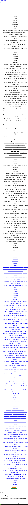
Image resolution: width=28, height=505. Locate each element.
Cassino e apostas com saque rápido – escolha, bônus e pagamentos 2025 (15, 138)
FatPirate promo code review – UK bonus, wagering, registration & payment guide (15, 98)
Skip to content (3, 0)
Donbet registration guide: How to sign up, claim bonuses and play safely (15, 198)
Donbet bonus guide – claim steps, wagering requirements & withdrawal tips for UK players (15, 190)
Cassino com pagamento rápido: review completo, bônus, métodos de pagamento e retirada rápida (15, 142)
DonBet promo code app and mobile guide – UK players (15, 202)
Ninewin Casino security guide (15, 232)
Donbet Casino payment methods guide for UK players (15, 182)
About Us (15, 18)
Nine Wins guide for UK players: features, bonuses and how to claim (15, 235)
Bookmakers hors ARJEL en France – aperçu (15, 157)
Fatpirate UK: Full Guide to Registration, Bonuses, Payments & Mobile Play (15, 65)
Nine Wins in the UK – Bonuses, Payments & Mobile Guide (15, 206)
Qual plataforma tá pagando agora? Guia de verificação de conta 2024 (15, 106)
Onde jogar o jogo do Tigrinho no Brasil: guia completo (15, 130)
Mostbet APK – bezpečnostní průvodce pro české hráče (15, 37)
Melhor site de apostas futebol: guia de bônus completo (15, 122)
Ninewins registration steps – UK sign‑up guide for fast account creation (15, 225)
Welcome (15, 62)
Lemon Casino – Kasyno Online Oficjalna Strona (15, 103)
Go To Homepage (3, 501)
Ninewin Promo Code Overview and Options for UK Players (15, 229)
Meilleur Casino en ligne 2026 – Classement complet (15, 165)
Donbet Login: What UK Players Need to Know (15, 179)
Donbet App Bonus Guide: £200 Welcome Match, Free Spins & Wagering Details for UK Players (15, 176)
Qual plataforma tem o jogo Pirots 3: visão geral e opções (15, 134)
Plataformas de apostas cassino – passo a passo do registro (15, 112)
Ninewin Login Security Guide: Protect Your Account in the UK (15, 210)
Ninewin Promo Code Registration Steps (15, 242)
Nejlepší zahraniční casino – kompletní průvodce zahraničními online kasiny (15, 154)
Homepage (15, 56)
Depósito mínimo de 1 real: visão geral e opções (15, 119)
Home (15, 16)
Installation (15, 22)
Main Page (15, 167)
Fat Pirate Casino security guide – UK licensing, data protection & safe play (15, 92)
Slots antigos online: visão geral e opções (15, 145)
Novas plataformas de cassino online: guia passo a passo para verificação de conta (15, 116)
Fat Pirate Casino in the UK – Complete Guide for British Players (15, 69)
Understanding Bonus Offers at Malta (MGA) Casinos (15, 30)
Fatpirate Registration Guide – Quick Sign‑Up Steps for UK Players (15, 84)
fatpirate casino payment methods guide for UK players (15, 80)
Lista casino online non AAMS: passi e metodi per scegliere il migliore (15, 45)
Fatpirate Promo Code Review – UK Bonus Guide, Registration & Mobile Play (15, 76)
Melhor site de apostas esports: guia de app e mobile (15, 109)
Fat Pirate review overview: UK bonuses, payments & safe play (15, 88)
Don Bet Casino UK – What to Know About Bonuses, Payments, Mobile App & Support (15, 194)
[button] (14, 250)
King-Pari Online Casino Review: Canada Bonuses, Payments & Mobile (15, 41)
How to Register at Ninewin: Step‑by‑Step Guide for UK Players (15, 218)
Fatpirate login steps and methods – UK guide (15, 73)
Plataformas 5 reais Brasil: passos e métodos (15, 147)
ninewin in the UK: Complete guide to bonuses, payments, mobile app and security (15, 239)
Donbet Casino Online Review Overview (15, 222)
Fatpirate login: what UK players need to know (15, 95)
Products (15, 20)
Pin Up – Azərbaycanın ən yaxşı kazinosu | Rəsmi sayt (15, 49)
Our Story (15, 161)
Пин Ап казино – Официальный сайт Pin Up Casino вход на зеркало (15, 150)
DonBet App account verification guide (15, 173)
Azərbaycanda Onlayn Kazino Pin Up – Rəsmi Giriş (15, 101)
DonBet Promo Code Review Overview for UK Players (15, 186)
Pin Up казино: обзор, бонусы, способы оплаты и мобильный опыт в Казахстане (15, 33)
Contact (15, 26)
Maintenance (15, 24)
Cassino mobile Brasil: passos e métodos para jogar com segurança (15, 126)
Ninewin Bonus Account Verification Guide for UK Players (15, 214)
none (15, 28)
